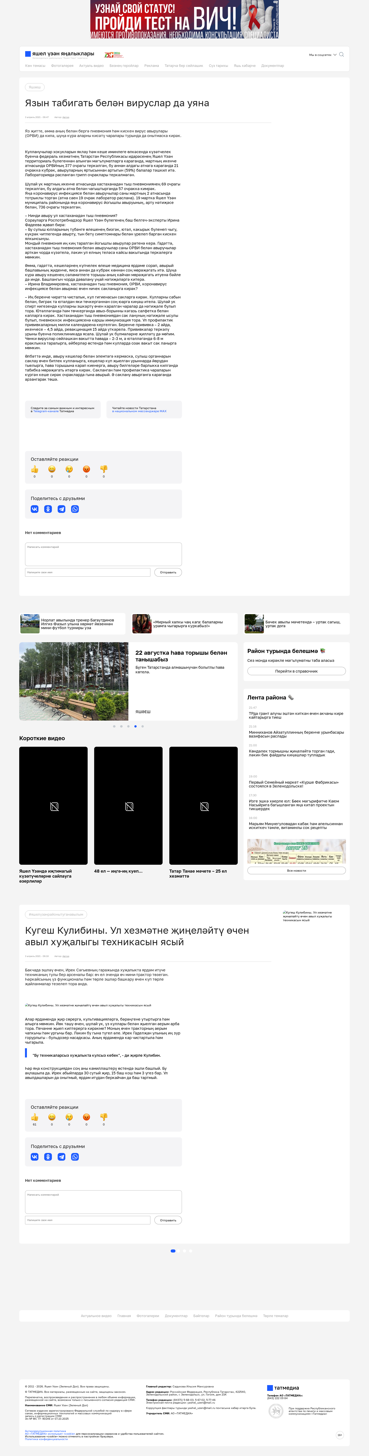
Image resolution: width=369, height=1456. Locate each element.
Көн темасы (35, 65)
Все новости (296, 870)
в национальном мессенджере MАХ (139, 411)
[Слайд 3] (128, 726)
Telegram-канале (46, 411)
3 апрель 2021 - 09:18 (37, 956)
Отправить (168, 572)
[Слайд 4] (135, 726)
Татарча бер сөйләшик (184, 65)
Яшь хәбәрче (245, 65)
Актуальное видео (96, 1316)
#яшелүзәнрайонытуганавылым (56, 914)
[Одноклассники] (48, 509)
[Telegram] (61, 509)
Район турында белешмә (236, 1316)
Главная (124, 1316)
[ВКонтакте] (34, 509)
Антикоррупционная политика (45, 1431)
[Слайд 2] (121, 726)
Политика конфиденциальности (46, 1439)
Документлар (272, 65)
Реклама (151, 65)
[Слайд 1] (114, 726)
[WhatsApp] (75, 509)
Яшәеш (35, 87)
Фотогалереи (148, 1316)
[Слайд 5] (142, 726)
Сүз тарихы (218, 65)
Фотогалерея (62, 65)
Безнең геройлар (124, 65)
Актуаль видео (91, 65)
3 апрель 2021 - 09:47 (37, 117)
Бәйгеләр (201, 1316)
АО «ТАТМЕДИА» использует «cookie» (50, 1433)
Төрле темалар (275, 1316)
